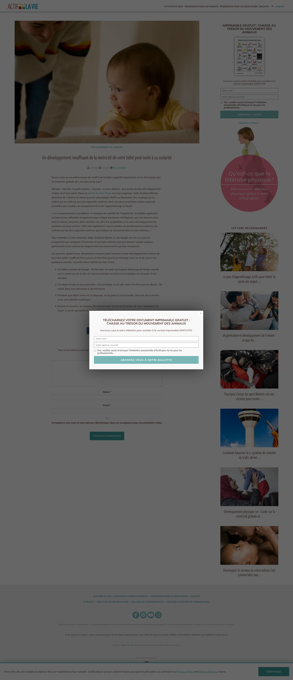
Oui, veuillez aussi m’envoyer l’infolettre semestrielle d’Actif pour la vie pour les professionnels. (139, 352)
